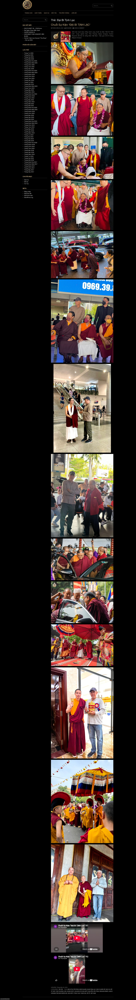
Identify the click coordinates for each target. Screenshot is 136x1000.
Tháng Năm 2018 (29, 154)
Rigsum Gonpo (104, 991)
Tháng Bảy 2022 (29, 100)
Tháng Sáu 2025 (29, 68)
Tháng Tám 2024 (29, 78)
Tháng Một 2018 (29, 160)
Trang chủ (28, 13)
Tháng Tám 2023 (29, 88)
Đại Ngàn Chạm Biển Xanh (32, 30)
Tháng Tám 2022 (29, 98)
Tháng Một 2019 (29, 140)
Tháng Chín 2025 (29, 65)
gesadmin (69, 28)
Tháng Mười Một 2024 (30, 72)
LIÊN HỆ (74, 13)
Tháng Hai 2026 (29, 57)
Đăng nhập (27, 191)
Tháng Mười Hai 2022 (30, 94)
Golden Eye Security (81, 991)
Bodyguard (83, 989)
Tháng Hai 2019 (29, 138)
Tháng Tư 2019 (28, 135)
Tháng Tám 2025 (29, 66)
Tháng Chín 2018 (29, 146)
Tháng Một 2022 (29, 103)
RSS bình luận (28, 195)
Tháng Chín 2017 (29, 168)
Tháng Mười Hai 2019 (30, 121)
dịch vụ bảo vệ (100, 989)
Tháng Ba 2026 (28, 55)
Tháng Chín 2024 (29, 76)
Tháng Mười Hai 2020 (30, 107)
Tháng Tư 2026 (28, 53)
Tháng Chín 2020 (29, 113)
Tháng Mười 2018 (29, 144)
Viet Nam (93, 993)
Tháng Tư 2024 (28, 82)
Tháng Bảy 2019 (29, 129)
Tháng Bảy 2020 (29, 115)
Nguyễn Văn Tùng (93, 991)
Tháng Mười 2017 (29, 166)
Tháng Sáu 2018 (29, 152)
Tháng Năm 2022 (29, 102)
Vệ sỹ (88, 993)
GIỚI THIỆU (38, 13)
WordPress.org (28, 197)
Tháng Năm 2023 (29, 92)
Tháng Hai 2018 (29, 158)
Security (70, 993)
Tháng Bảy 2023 (29, 90)
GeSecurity (70, 991)
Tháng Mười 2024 (29, 74)
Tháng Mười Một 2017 (30, 164)
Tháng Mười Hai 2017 (30, 162)
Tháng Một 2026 (29, 59)
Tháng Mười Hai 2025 (30, 61)
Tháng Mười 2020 (29, 111)
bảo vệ (70, 989)
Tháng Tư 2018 (28, 156)
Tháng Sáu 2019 (29, 131)
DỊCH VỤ (46, 13)
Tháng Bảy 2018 (29, 150)
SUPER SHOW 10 (29, 32)
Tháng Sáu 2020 (29, 117)
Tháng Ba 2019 (28, 137)
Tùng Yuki (77, 993)
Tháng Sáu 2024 (29, 80)
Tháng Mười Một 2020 (30, 109)
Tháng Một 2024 (29, 84)
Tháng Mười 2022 (29, 96)
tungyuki (83, 993)
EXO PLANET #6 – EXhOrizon (33, 28)
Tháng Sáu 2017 (29, 172)
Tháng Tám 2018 (29, 148)
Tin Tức (61, 989)
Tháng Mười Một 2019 (30, 123)
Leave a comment (79, 28)
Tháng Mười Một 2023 (30, 86)
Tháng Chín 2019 (29, 125)
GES (65, 991)
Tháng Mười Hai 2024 (30, 70)
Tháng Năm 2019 (29, 133)
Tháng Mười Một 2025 (30, 63)
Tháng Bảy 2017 (29, 170)
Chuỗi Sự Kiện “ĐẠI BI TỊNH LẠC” (70, 24)
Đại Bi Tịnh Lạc (91, 989)
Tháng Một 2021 (29, 105)
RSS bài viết (27, 193)
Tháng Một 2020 (29, 119)
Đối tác (26, 181)
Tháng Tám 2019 (29, 127)
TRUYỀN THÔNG (64, 13)
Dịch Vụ (26, 180)
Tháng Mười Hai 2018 (30, 142)
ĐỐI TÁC (54, 13)
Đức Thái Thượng (58, 991)
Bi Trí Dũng (75, 989)
